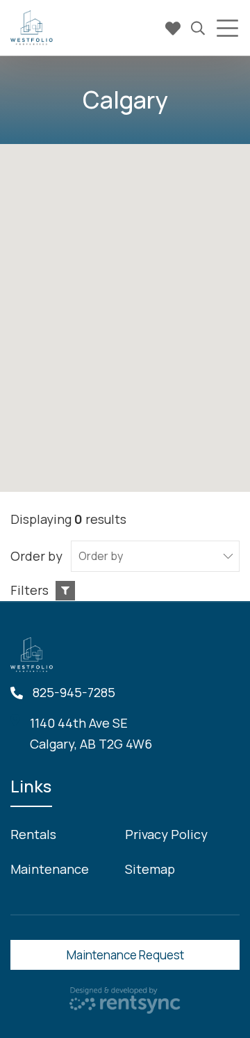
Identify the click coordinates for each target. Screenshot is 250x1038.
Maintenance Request (125, 955)
